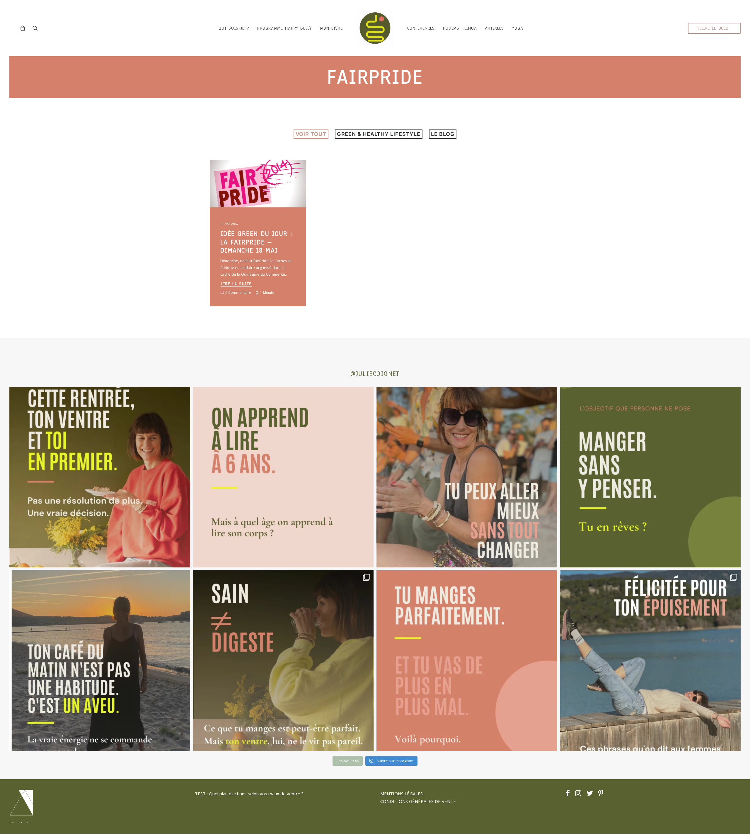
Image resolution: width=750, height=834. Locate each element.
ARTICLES (494, 28)
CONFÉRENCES (421, 28)
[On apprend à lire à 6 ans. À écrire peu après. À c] (283, 477)
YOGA (517, 28)
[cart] (24, 28)
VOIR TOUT (311, 134)
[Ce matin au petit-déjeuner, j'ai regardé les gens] (99, 660)
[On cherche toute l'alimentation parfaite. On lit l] (650, 477)
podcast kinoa (460, 28)
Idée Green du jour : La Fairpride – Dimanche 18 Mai (256, 242)
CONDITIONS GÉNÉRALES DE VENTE (418, 801)
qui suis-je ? (234, 28)
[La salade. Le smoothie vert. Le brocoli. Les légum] (283, 660)
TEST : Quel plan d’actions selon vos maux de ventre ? (249, 794)
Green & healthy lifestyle (379, 134)
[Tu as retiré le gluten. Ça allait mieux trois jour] (466, 660)
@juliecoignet (375, 373)
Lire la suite (236, 283)
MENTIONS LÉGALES (401, 794)
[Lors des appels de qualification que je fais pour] (466, 477)
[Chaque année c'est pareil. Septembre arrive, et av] (99, 477)
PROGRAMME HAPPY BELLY (284, 28)
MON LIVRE (331, 28)
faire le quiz (713, 28)
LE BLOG (442, 134)
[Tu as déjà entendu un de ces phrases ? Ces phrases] (650, 660)
